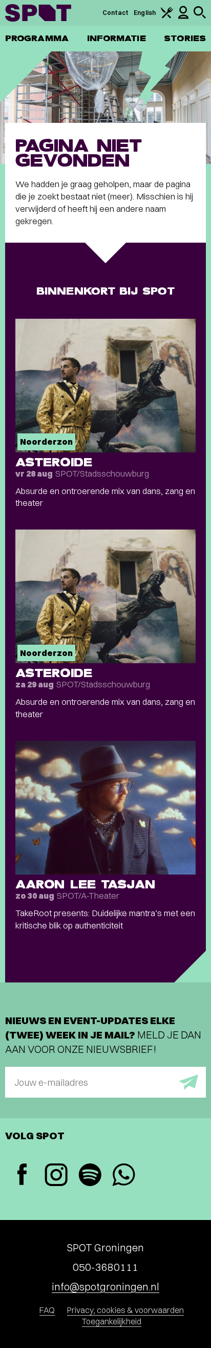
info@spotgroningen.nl (105, 1286)
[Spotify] (90, 1176)
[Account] (183, 17)
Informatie (116, 38)
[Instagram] (56, 1176)
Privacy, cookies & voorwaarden (125, 1310)
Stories (185, 38)
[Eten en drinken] (167, 16)
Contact (115, 12)
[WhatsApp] (123, 1176)
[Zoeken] (200, 16)
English (145, 12)
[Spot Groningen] (38, 13)
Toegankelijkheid (111, 1321)
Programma (37, 38)
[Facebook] (22, 1175)
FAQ (47, 1310)
